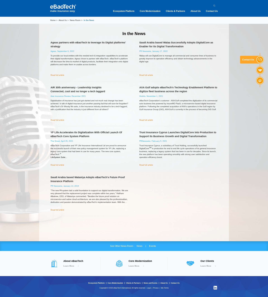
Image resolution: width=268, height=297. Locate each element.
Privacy (156, 288)
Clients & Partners (175, 11)
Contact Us (212, 11)
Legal (149, 288)
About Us (196, 11)
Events (152, 246)
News (140, 246)
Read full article (57, 75)
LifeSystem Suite (58, 157)
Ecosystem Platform (123, 11)
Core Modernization (150, 11)
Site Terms (165, 288)
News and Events (150, 283)
